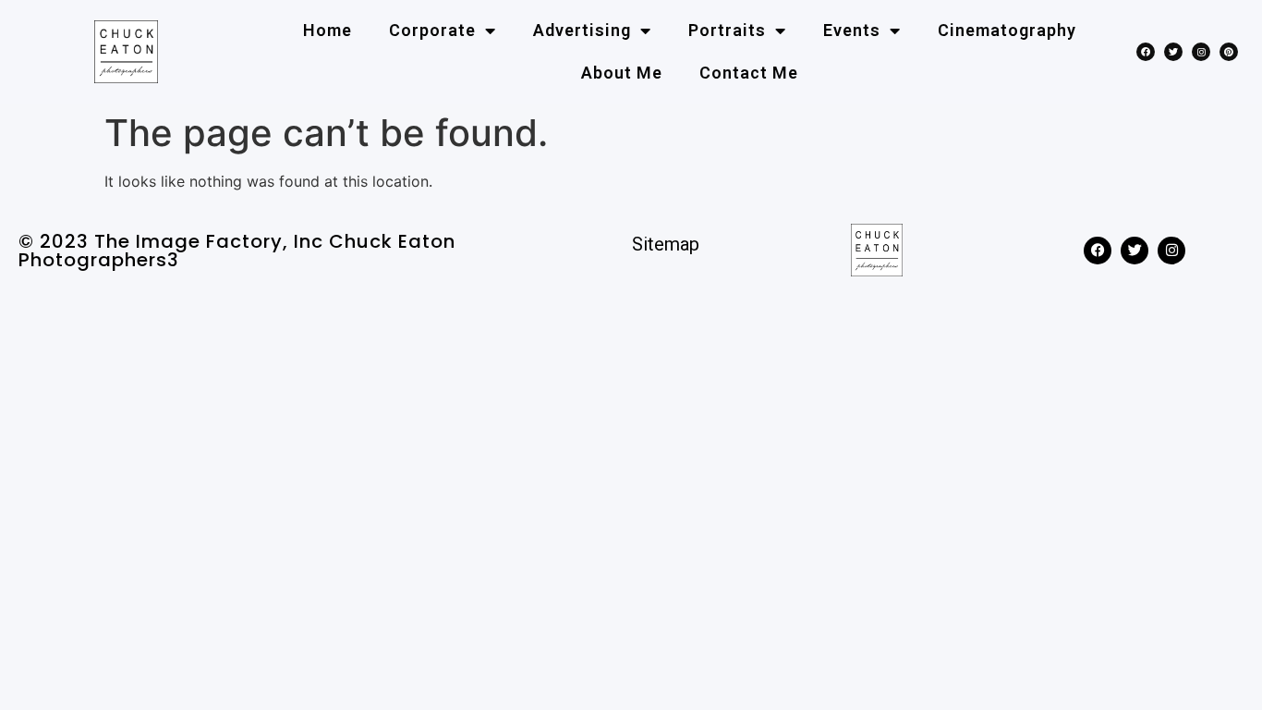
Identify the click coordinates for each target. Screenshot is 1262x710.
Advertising (582, 30)
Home (327, 30)
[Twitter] (1173, 52)
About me (621, 72)
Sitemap (665, 244)
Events (851, 30)
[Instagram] (1201, 52)
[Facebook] (1145, 52)
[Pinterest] (1229, 52)
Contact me (748, 72)
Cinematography (1007, 30)
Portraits (727, 30)
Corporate (432, 30)
